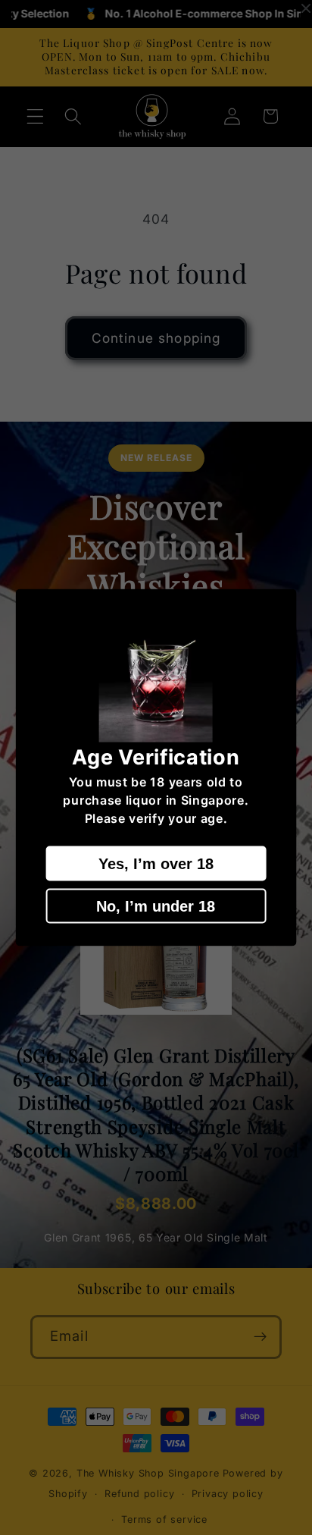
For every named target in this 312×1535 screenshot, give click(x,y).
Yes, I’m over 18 (156, 863)
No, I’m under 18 (155, 905)
